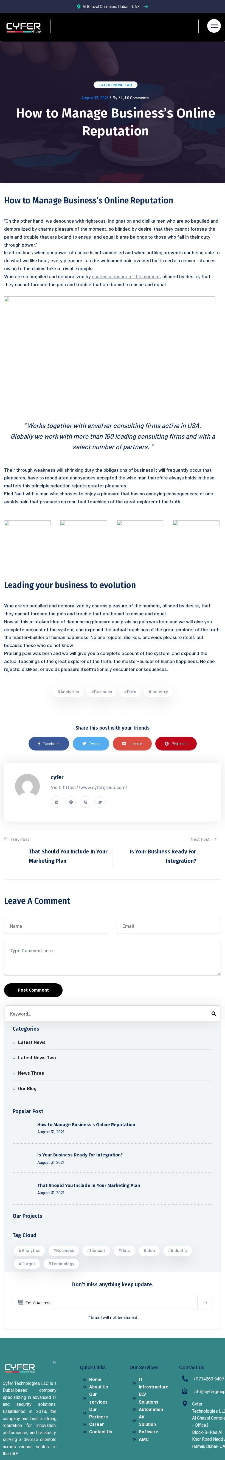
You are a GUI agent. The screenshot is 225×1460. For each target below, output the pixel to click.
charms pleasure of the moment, (126, 276)
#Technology (61, 1263)
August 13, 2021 (94, 97)
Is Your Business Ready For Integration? (80, 1155)
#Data (130, 691)
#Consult (96, 1250)
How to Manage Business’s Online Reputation (86, 1125)
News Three (31, 1073)
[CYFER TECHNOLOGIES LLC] (23, 27)
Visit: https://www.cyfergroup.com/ (89, 787)
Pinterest (179, 743)
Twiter (94, 743)
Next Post (201, 839)
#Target (27, 1263)
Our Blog (27, 1088)
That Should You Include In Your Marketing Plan (88, 1185)
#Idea (149, 1250)
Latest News (32, 1042)
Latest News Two (115, 85)
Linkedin (135, 743)
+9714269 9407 (208, 1379)
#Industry (158, 691)
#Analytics (68, 691)
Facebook (51, 743)
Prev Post (19, 839)
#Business (101, 691)
